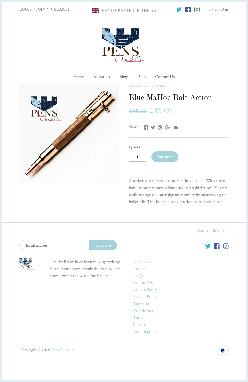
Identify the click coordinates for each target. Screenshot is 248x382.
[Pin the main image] (160, 126)
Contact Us (143, 282)
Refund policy (145, 331)
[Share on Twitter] (153, 126)
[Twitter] (179, 9)
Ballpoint (164, 86)
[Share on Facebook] (146, 126)
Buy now (164, 156)
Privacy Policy (145, 296)
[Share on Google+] (168, 126)
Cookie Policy (145, 289)
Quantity (135, 147)
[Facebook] (188, 9)
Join (41, 9)
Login (26, 9)
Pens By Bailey (141, 86)
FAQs (138, 276)
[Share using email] (176, 126)
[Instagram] (197, 9)
